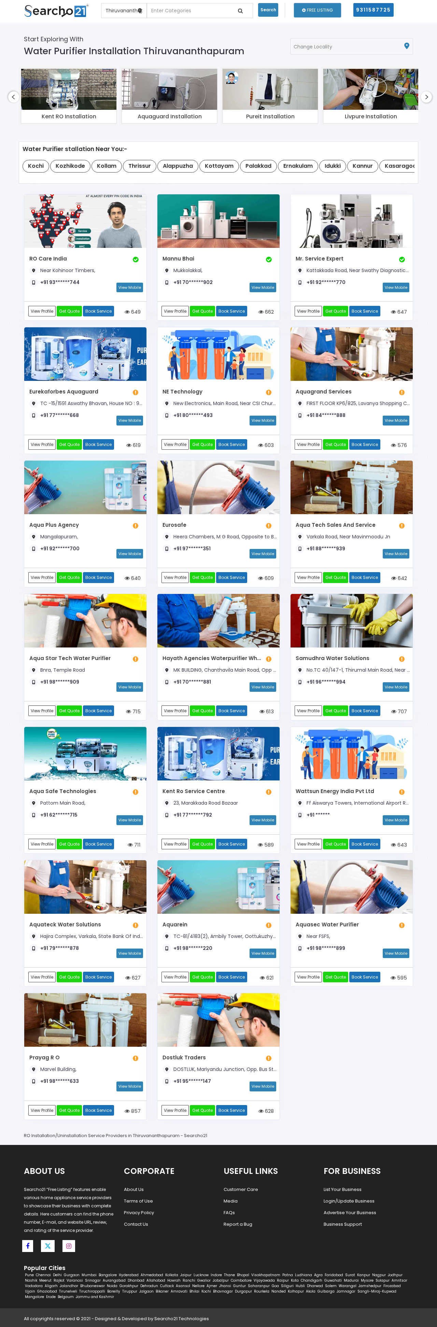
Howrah (174, 1280)
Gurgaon (72, 1275)
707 (401, 711)
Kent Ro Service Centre (194, 791)
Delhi (57, 1275)
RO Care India (48, 258)
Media (231, 1201)
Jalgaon (146, 1291)
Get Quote (69, 311)
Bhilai (194, 1291)
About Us (134, 1189)
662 (269, 311)
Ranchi (189, 1280)
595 (401, 977)
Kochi (206, 1291)
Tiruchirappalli (92, 1291)
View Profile (42, 311)
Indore (216, 1275)
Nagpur (379, 1275)
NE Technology (182, 391)
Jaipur (186, 1275)
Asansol (183, 1285)
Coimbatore (241, 1280)
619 (136, 445)
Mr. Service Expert (319, 258)
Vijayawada (264, 1280)
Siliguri (287, 1285)
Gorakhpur (128, 1285)
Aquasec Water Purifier (327, 924)
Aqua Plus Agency (54, 524)
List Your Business (343, 1189)
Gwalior (204, 1280)
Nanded (278, 1291)
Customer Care (241, 1189)
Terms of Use (138, 1201)
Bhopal (243, 1275)
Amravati (179, 1291)
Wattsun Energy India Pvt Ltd (335, 791)
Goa (275, 1285)
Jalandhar (69, 1285)
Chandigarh (311, 1280)
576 (401, 445)
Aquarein (175, 924)
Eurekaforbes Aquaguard (63, 391)
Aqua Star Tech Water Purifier (70, 658)
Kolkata (171, 1275)
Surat (350, 1275)
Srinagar (93, 1280)
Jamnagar (346, 1291)
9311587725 (373, 9)
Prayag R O (44, 1057)
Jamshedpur (369, 1285)
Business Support (343, 1224)
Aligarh (51, 1285)
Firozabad (392, 1285)
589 (268, 844)
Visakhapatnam (265, 1275)
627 (135, 977)
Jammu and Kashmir (95, 1296)
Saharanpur (259, 1285)
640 (135, 578)
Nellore (198, 1285)
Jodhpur (395, 1275)
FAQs (229, 1212)
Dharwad (315, 1285)
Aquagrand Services (324, 391)
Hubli (300, 1285)
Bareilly (113, 1291)
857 (135, 1111)
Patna (287, 1275)
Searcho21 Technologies (181, 1318)
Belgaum (66, 1296)
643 (401, 844)
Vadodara (34, 1285)
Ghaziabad (47, 1291)
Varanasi (75, 1280)
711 (137, 844)
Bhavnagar (223, 1291)
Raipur (283, 1280)
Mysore (367, 1280)
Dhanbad (136, 1280)
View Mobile (129, 287)
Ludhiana (303, 1275)
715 (136, 711)
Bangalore (108, 1275)
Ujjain (30, 1291)
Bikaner (162, 1291)
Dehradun (149, 1285)
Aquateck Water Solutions (65, 924)
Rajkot (59, 1280)
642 (401, 578)
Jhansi (225, 1285)
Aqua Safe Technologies (62, 791)
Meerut (45, 1280)
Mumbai (89, 1275)
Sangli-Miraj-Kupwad (376, 1291)
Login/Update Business (349, 1201)
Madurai (351, 1280)
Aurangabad (114, 1280)
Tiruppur (129, 1291)
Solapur (383, 1280)
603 (268, 445)
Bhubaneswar (92, 1285)
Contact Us (136, 1224)
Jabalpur (221, 1280)
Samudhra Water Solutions (332, 658)
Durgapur (243, 1291)
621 (269, 977)
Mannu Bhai (178, 258)
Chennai (43, 1275)
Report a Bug (238, 1224)
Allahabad (155, 1280)
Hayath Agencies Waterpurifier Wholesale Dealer (213, 658)
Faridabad (334, 1275)
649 (135, 311)
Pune (29, 1275)
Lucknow (201, 1275)
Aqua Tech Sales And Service (336, 524)
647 (401, 311)
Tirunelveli (68, 1291)
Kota (295, 1280)
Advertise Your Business (350, 1212)
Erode (51, 1296)
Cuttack (167, 1285)
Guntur (239, 1285)
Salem (331, 1285)
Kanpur (363, 1275)
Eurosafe (174, 524)
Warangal (347, 1285)
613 (269, 711)
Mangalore (34, 1296)
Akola (310, 1291)
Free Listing (319, 10)
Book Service (98, 311)
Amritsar (399, 1280)
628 (269, 1111)
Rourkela (261, 1291)
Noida (112, 1285)
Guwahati (333, 1280)
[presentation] (13, 97)
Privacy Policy (139, 1212)
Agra (318, 1275)
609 (268, 578)
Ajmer (212, 1285)
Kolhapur (296, 1291)
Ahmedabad (152, 1275)
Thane (229, 1275)
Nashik (31, 1280)
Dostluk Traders (184, 1057)
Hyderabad (129, 1275)
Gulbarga (326, 1291)
